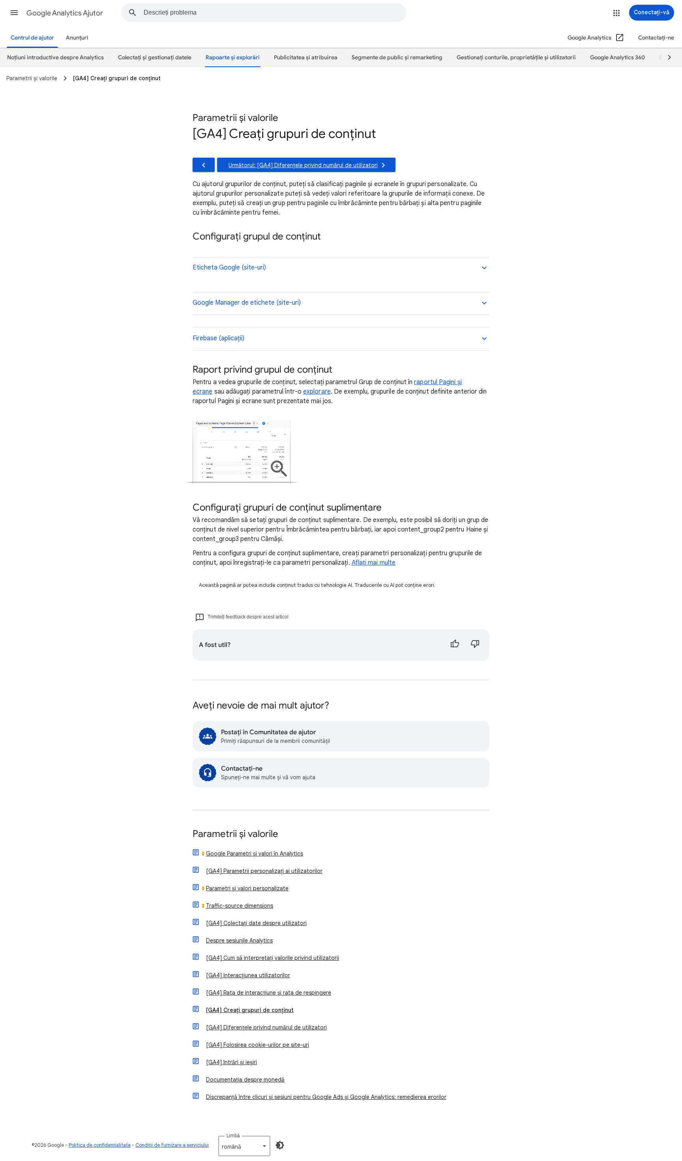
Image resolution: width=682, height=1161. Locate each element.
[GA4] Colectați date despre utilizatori (256, 923)
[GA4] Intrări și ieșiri (231, 1062)
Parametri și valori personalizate (247, 888)
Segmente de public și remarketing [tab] (397, 57)
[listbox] (244, 1146)
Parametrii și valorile (235, 834)
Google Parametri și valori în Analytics (254, 853)
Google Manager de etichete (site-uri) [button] (247, 303)
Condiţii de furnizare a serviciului (172, 1145)
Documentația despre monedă (245, 1079)
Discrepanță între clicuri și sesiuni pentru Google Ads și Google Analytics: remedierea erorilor (326, 1097)
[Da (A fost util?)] (455, 645)
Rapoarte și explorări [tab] (233, 57)
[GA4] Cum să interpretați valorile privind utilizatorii (272, 957)
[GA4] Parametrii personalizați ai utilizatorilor (264, 871)
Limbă (233, 1135)
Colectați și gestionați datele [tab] (154, 57)
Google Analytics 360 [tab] (617, 57)
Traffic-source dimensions (239, 905)
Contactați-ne (656, 37)
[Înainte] (666, 57)
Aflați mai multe (373, 563)
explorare (317, 392)
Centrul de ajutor (32, 37)
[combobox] (275, 13)
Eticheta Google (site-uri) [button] (229, 267)
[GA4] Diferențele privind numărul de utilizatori (266, 1027)
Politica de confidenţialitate (100, 1145)
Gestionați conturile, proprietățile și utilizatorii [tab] (516, 57)
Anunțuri (77, 37)
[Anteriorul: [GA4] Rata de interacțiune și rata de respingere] (204, 165)
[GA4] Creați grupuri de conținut (250, 1010)
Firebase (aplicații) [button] (218, 338)
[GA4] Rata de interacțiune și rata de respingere (268, 992)
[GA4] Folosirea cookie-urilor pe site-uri (257, 1044)
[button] (14, 12)
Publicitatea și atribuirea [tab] (305, 57)
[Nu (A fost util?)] (475, 645)
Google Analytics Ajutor (64, 13)
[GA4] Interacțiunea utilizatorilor (248, 975)
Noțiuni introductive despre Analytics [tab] (55, 57)
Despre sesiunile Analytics (239, 940)
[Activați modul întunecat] (279, 1145)
